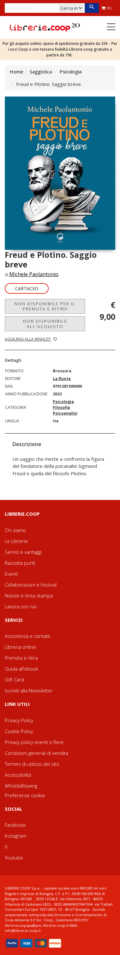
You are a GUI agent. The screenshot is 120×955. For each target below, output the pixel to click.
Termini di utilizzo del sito (32, 764)
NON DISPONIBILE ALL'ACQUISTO (45, 323)
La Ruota (62, 378)
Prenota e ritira (21, 658)
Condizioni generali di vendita (36, 753)
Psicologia (71, 71)
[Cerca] (91, 8)
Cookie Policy (19, 731)
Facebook (15, 825)
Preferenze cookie (25, 795)
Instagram (15, 835)
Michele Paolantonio (34, 274)
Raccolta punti (20, 563)
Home (16, 71)
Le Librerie (16, 541)
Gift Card (14, 679)
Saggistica (41, 71)
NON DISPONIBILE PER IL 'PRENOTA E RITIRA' (45, 306)
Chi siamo (15, 530)
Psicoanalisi (65, 413)
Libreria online (20, 647)
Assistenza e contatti (27, 636)
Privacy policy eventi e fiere (34, 742)
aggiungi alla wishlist (28, 339)
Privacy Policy (19, 720)
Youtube (14, 857)
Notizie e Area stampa (29, 595)
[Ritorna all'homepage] (45, 26)
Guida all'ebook (21, 668)
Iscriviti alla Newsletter (29, 690)
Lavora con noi (20, 606)
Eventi (11, 573)
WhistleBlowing (21, 785)
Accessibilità (18, 775)
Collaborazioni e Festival (31, 584)
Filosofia (61, 407)
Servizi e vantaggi (23, 552)
